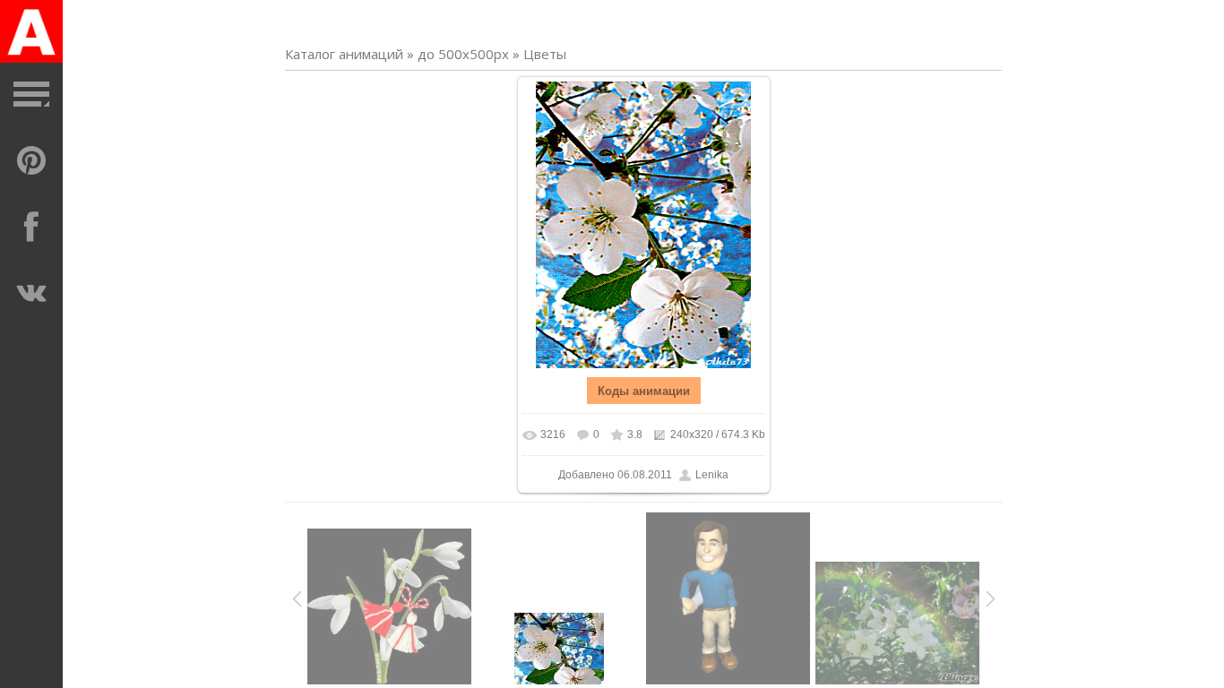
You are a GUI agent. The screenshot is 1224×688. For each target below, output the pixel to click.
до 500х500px (463, 54)
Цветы (544, 54)
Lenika (711, 475)
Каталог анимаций (344, 54)
